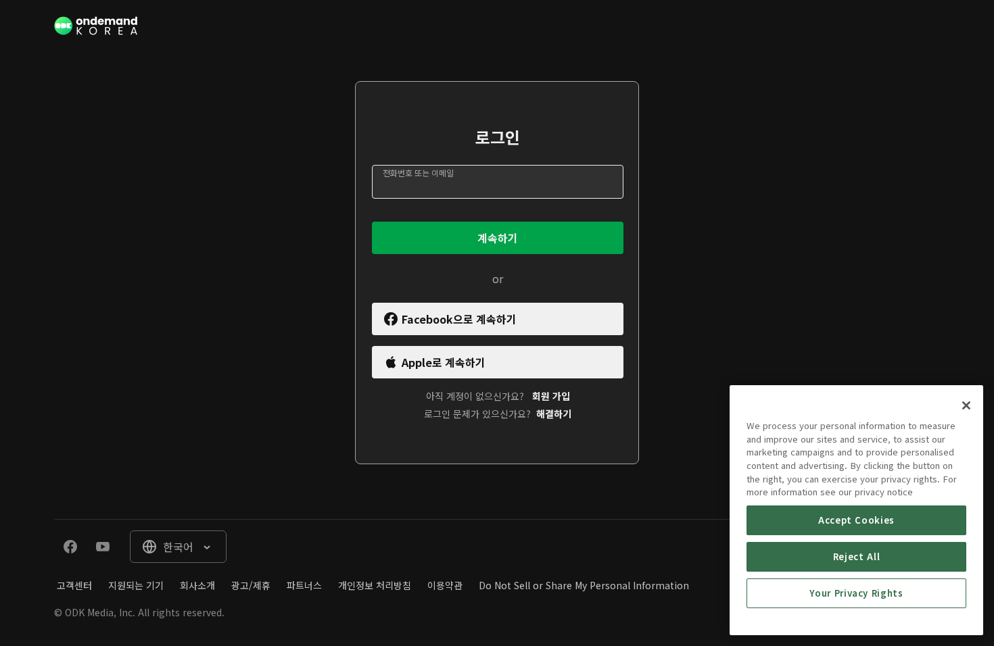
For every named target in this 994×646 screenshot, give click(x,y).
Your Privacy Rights (856, 593)
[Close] (966, 405)
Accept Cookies (856, 520)
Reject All (856, 556)
